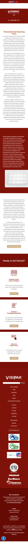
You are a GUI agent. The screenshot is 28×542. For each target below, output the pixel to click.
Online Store (14, 426)
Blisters (14, 398)
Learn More (14, 293)
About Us (14, 405)
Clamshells (14, 392)
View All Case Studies (14, 246)
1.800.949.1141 (15, 20)
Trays (14, 395)
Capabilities (14, 413)
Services (14, 410)
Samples (14, 423)
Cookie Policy (17, 527)
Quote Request (14, 420)
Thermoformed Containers (14, 401)
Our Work (14, 416)
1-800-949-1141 (14, 526)
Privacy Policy (10, 527)
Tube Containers (14, 387)
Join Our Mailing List (14, 430)
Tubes (14, 389)
